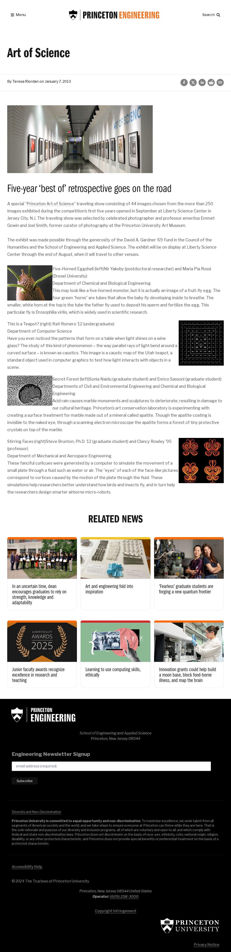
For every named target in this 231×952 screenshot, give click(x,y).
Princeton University (190, 925)
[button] (18, 15)
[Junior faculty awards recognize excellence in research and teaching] (42, 651)
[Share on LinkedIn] (202, 82)
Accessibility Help (27, 867)
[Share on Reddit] (211, 82)
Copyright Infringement (115, 911)
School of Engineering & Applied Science (43, 714)
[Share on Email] (220, 82)
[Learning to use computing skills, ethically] (115, 651)
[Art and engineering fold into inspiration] (115, 570)
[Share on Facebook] (184, 82)
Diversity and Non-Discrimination (36, 812)
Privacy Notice (206, 945)
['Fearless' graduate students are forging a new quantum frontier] (189, 570)
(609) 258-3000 (124, 896)
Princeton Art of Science (50, 203)
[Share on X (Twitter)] (193, 82)
